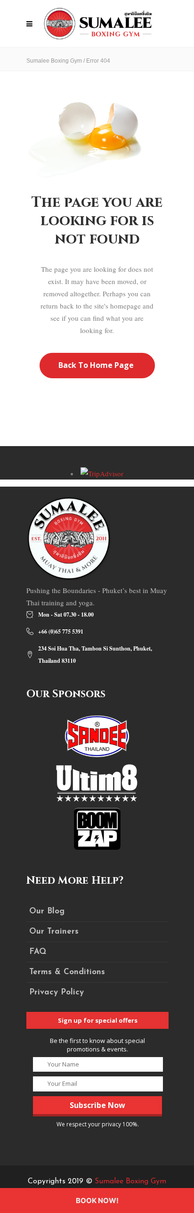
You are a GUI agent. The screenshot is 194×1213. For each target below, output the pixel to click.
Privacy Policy (56, 992)
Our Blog (47, 911)
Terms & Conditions (67, 972)
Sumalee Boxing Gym (54, 60)
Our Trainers (54, 932)
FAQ (37, 952)
